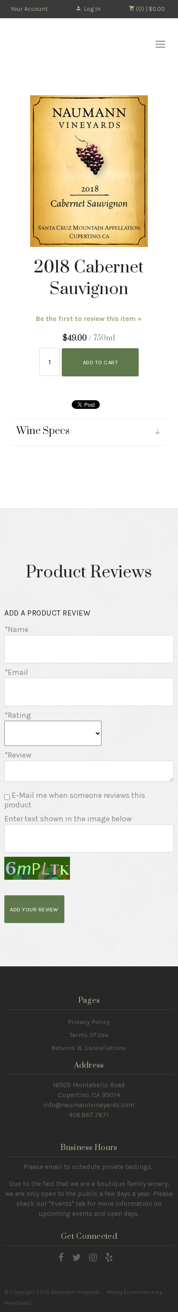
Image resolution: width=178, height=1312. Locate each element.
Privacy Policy (89, 1022)
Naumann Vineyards (47, 41)
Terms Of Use (89, 1035)
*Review (18, 755)
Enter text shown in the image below (68, 818)
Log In (92, 9)
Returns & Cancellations (88, 1048)
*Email (16, 672)
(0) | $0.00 (150, 9)
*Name (16, 629)
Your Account (29, 9)
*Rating (17, 715)
